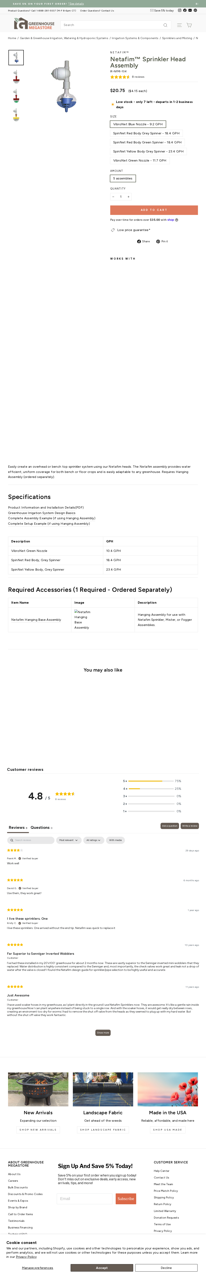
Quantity (118, 188)
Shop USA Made (167, 1129)
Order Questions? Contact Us (97, 10)
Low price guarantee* (133, 230)
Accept (102, 1268)
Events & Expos (18, 1200)
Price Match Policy (166, 1190)
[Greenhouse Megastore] (34, 23)
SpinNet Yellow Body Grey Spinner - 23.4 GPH (148, 151)
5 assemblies (123, 178)
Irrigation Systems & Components (135, 38)
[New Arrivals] (38, 1089)
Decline (166, 1268)
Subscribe (126, 1199)
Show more (103, 1032)
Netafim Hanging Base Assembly (36, 620)
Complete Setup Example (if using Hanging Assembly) (49, 524)
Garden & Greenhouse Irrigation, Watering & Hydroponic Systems (64, 38)
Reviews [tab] (18, 827)
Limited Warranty (165, 1211)
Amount (116, 170)
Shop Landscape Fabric (103, 1129)
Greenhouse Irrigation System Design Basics (42, 513)
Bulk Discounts (18, 1187)
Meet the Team (163, 1184)
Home (12, 38)
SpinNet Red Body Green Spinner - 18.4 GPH (147, 142)
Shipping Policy (164, 1197)
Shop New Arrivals (38, 1129)
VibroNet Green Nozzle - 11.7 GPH (140, 160)
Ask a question (169, 825)
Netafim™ (119, 52)
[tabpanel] (103, 938)
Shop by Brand (17, 1207)
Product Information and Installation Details (41, 507)
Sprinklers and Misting (177, 38)
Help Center (162, 1170)
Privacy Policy (26, 1257)
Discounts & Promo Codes (25, 1194)
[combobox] (115, 25)
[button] (152, 781)
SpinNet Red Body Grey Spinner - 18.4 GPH (146, 133)
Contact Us (161, 1177)
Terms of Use (162, 1224)
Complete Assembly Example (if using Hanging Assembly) (51, 518)
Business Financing (20, 1227)
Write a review (189, 825)
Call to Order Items (20, 1214)
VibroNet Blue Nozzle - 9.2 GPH (138, 124)
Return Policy (162, 1204)
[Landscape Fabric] (103, 1089)
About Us (14, 1174)
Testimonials (16, 1220)
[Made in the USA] (168, 1089)
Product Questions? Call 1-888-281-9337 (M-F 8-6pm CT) (42, 10)
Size (113, 116)
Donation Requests (166, 1217)
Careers (13, 1180)
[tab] (41, 828)
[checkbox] (115, 840)
